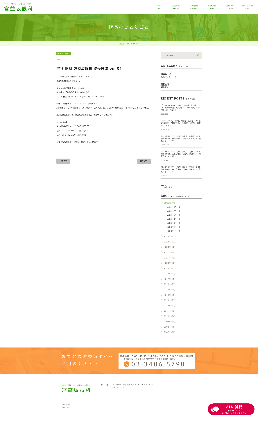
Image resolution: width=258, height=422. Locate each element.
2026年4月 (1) (173, 219)
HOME (122, 44)
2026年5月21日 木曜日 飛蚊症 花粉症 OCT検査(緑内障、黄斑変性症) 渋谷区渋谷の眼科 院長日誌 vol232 (181, 138)
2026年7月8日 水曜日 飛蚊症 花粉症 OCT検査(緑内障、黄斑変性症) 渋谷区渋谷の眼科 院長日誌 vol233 (181, 123)
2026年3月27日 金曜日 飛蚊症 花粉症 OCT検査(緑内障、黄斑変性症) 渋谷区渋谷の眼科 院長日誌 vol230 (181, 169)
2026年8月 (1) (173, 207)
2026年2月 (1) (173, 227)
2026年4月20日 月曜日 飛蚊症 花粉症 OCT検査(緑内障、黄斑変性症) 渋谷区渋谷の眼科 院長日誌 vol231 (181, 154)
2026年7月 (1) (173, 211)
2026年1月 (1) (173, 231)
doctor (64, 53)
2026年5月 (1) (173, 215)
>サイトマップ (66, 407)
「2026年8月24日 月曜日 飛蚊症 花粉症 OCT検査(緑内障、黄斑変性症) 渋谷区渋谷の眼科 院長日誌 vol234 (182, 107)
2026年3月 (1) (173, 223)
